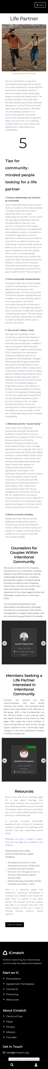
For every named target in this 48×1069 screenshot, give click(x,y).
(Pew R (28, 337)
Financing (12, 994)
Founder (11, 1037)
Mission (10, 1032)
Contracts (32, 797)
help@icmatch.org (17, 1052)
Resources (12, 999)
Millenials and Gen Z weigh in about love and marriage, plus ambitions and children (24, 842)
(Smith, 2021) (25, 446)
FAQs (9, 1021)
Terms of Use (14, 1016)
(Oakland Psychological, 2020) (27, 374)
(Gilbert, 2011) (17, 486)
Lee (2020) (28, 301)
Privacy (10, 1026)
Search (12, 1065)
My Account (36, 1065)
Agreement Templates (20, 984)
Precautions (13, 978)
